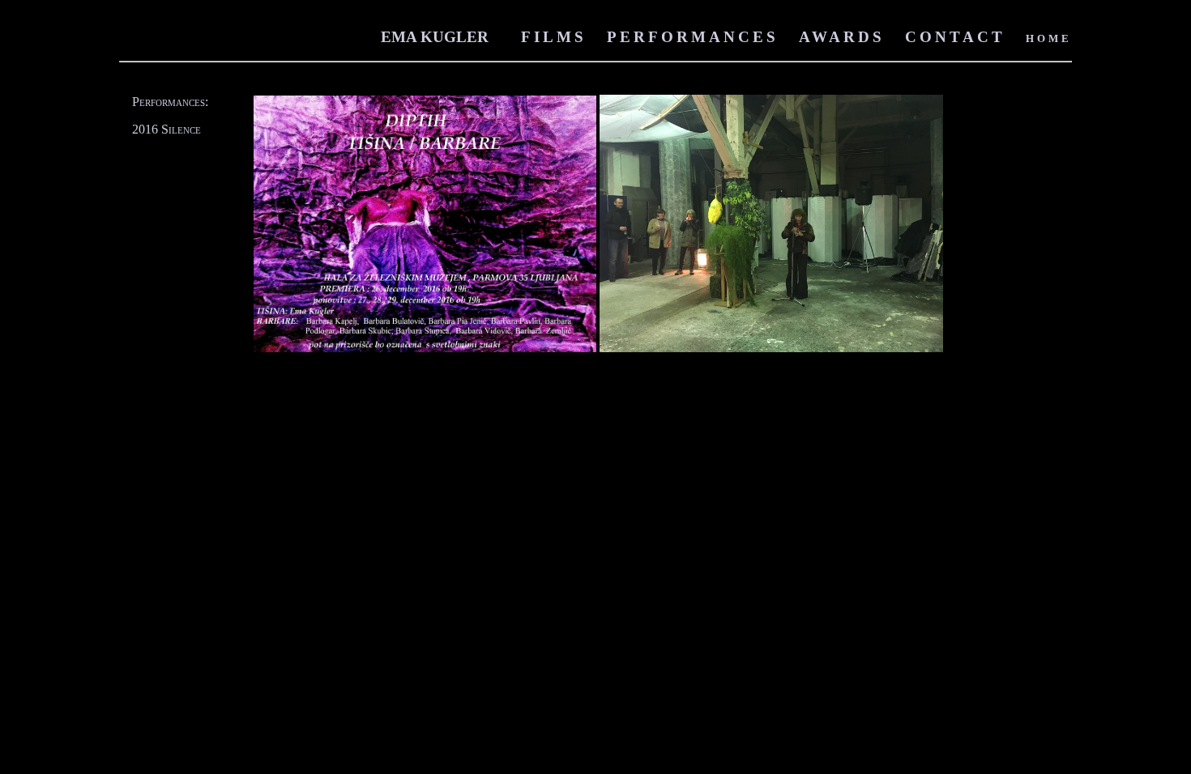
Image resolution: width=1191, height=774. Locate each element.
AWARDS (842, 36)
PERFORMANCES (693, 36)
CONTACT (955, 36)
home (1049, 36)
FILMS (554, 36)
